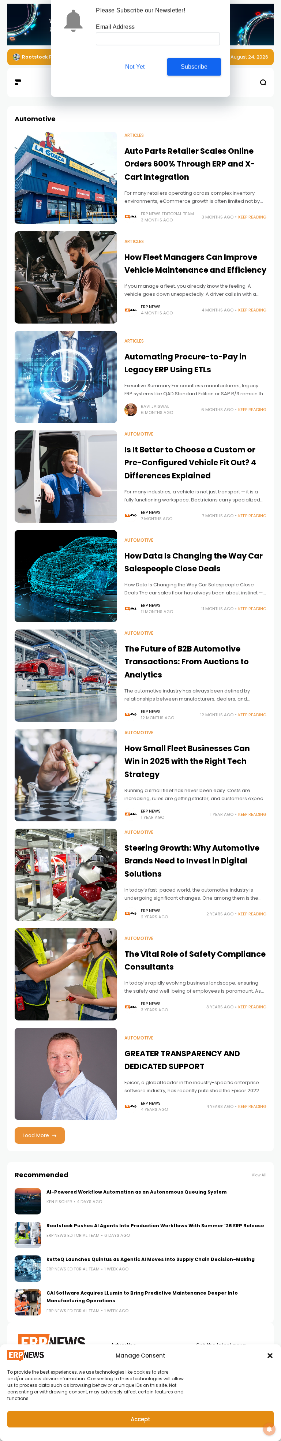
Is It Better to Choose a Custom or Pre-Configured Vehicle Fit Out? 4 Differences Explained (190, 462)
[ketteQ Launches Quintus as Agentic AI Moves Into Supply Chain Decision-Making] (28, 1268)
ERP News (151, 307)
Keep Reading (252, 217)
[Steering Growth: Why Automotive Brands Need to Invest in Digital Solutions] (66, 875)
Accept (140, 1419)
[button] (270, 1355)
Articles (134, 135)
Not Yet (135, 67)
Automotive (138, 434)
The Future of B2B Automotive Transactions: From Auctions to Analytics (186, 661)
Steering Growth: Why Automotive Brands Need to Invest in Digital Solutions (191, 861)
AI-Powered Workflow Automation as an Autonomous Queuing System (136, 1192)
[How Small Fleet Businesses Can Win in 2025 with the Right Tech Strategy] (66, 775)
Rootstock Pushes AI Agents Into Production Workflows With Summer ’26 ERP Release (155, 1225)
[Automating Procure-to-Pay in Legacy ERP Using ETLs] (66, 377)
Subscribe (194, 67)
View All (259, 1175)
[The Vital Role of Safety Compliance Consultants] (66, 974)
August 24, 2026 (249, 56)
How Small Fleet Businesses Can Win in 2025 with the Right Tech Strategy (187, 761)
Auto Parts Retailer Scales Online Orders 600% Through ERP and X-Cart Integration (189, 164)
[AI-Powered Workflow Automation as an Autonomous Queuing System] (28, 1201)
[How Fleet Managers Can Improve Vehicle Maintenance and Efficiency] (66, 277)
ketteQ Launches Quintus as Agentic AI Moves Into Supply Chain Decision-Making (150, 1259)
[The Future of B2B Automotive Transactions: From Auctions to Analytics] (66, 676)
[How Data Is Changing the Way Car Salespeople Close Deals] (66, 576)
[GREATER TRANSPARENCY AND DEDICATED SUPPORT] (66, 1074)
